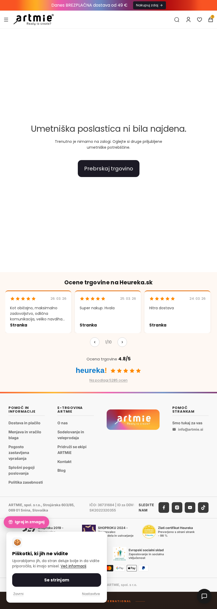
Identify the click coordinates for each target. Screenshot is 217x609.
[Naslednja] (122, 342)
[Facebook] (164, 507)
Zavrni (18, 594)
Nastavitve (91, 594)
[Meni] (6, 19)
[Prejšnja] (95, 342)
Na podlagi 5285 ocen (108, 380)
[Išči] (177, 19)
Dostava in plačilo (24, 423)
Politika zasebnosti (25, 482)
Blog (61, 470)
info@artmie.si (190, 429)
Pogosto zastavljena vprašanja (18, 452)
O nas (62, 423)
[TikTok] (203, 507)
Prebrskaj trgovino (108, 168)
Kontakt (64, 461)
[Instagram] (177, 507)
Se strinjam (56, 580)
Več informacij (73, 566)
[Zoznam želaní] (199, 19)
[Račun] (188, 19)
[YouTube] (190, 507)
